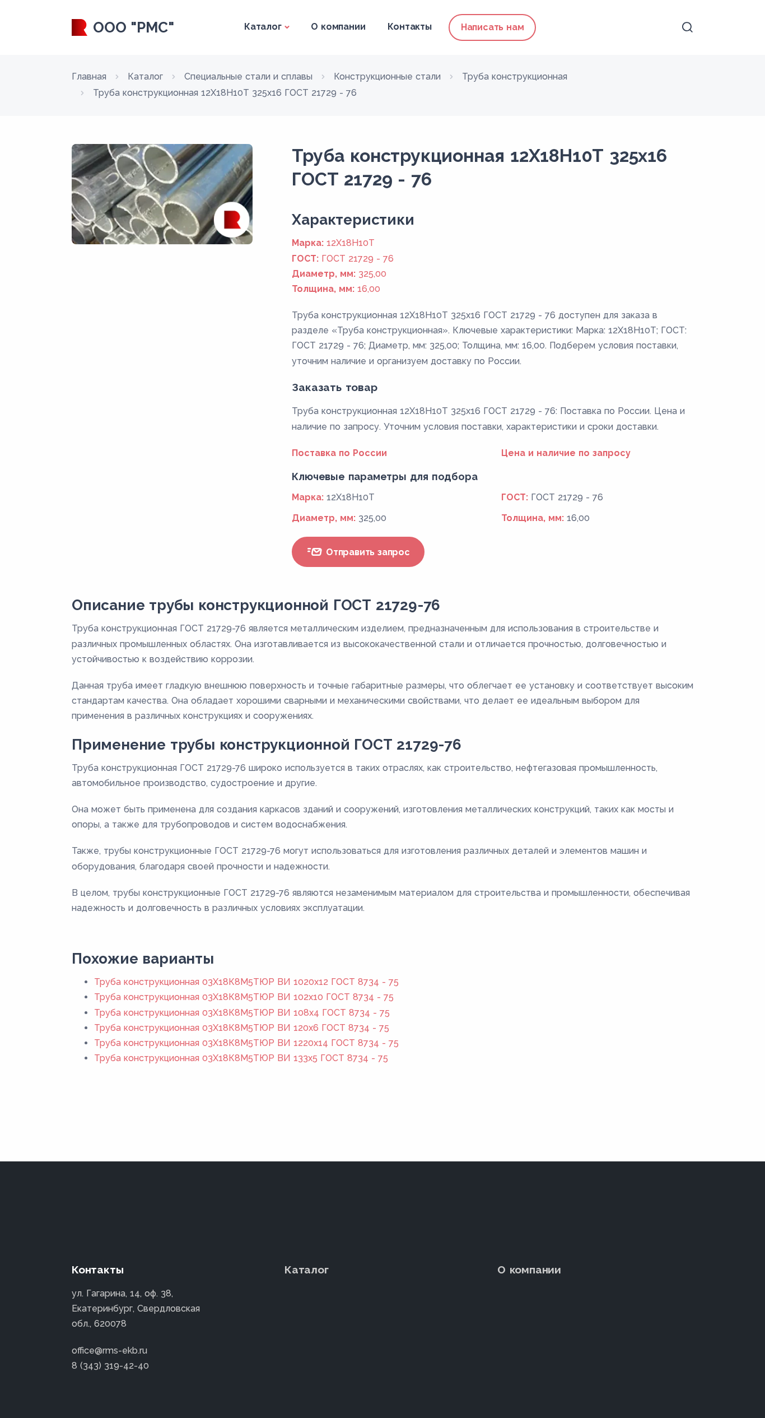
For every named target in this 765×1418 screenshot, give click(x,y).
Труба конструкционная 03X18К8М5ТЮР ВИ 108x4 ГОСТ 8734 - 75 (242, 1012)
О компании (338, 26)
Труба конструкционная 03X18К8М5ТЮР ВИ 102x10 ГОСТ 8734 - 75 (244, 997)
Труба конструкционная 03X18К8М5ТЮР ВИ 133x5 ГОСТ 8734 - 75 (241, 1058)
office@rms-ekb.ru (109, 1350)
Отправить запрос (366, 552)
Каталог (263, 26)
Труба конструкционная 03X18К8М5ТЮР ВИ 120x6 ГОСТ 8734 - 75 (241, 1027)
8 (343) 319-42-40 (110, 1365)
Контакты (409, 26)
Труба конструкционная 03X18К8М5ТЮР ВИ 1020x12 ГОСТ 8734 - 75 (246, 982)
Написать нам (492, 27)
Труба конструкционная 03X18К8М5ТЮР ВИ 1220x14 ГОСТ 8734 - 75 (246, 1043)
